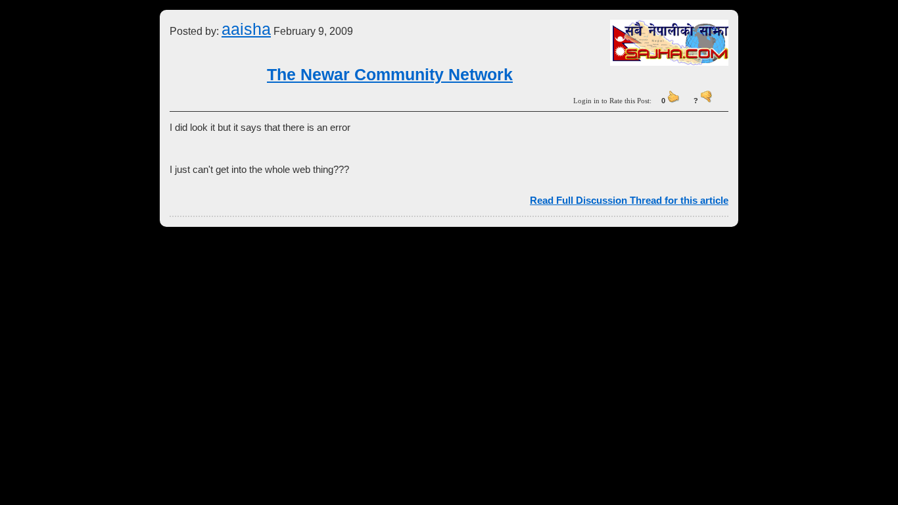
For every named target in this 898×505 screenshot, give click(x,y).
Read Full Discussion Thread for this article (629, 200)
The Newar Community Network (390, 74)
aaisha (246, 29)
